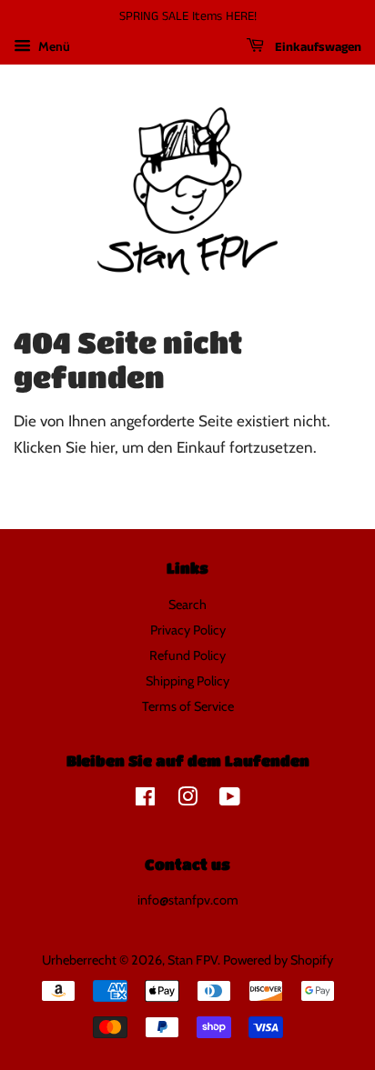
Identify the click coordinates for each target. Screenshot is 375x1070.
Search (187, 604)
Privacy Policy (188, 630)
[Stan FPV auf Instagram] (187, 800)
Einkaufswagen (316, 47)
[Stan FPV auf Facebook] (145, 800)
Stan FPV (192, 960)
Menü (52, 46)
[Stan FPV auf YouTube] (229, 800)
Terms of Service (188, 706)
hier (102, 447)
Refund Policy (187, 655)
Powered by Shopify (278, 960)
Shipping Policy (187, 681)
